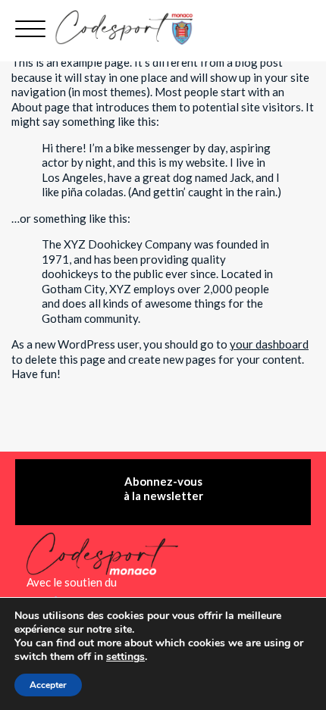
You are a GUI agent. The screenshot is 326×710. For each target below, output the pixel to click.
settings (125, 657)
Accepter (48, 685)
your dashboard (269, 344)
